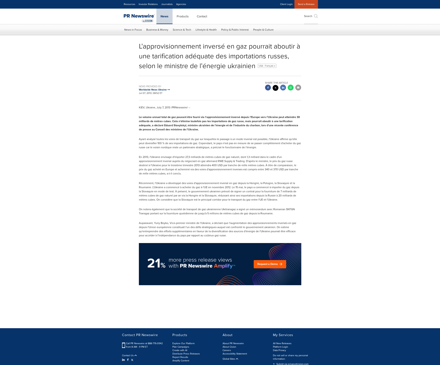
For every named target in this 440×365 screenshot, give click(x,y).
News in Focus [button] (133, 30)
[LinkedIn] (124, 360)
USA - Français (266, 66)
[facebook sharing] (268, 88)
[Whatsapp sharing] (291, 88)
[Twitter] (132, 360)
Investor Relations (148, 4)
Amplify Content (180, 360)
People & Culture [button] (263, 30)
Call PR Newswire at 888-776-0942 (144, 343)
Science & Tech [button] (182, 30)
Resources (129, 4)
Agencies (181, 4)
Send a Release (306, 4)
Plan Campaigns (180, 347)
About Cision (229, 347)
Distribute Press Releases (186, 354)
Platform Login (280, 347)
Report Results (180, 357)
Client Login (286, 4)
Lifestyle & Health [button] (206, 30)
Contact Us (128, 355)
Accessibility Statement (235, 354)
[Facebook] (127, 360)
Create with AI (179, 350)
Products (183, 16)
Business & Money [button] (157, 30)
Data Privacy (279, 350)
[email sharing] (298, 88)
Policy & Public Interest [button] (235, 30)
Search (308, 16)
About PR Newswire (233, 343)
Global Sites (229, 359)
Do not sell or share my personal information (290, 357)
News (164, 16)
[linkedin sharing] (283, 88)
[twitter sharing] (275, 88)
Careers (227, 350)
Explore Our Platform (183, 343)
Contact (202, 16)
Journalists (167, 4)
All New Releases (282, 343)
